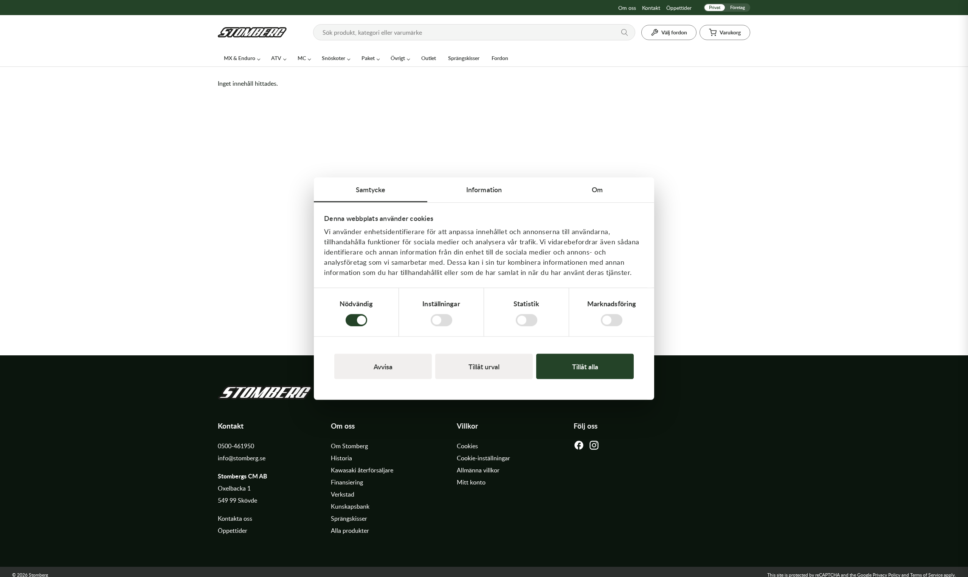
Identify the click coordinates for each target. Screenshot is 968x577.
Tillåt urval (484, 366)
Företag (737, 7)
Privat (714, 7)
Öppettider (679, 7)
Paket (368, 58)
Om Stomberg (349, 446)
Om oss (627, 7)
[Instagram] (594, 447)
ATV (276, 58)
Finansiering (347, 482)
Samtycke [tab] (371, 189)
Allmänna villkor (478, 470)
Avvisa (383, 366)
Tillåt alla (585, 366)
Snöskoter (333, 58)
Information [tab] (484, 189)
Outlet (428, 58)
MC (302, 58)
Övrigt (398, 58)
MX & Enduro (239, 58)
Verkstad (342, 494)
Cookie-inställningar (483, 458)
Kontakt (651, 7)
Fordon (500, 58)
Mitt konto (471, 482)
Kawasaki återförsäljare (362, 470)
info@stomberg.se (241, 458)
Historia (341, 458)
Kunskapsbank (350, 506)
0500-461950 (236, 446)
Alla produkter (350, 530)
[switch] (441, 320)
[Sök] (625, 32)
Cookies (467, 446)
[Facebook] (579, 447)
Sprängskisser (463, 58)
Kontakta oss (235, 518)
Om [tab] (597, 189)
